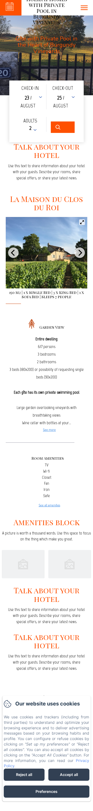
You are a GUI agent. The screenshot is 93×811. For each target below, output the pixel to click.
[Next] (79, 252)
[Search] (63, 127)
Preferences (46, 791)
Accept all (69, 774)
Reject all (24, 774)
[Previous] (13, 252)
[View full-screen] (82, 222)
